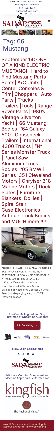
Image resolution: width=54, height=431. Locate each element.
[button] (49, 21)
